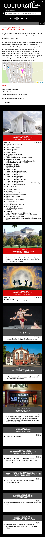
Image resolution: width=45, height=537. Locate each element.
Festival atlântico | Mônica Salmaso (16, 173)
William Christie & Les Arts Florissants (17, 163)
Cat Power (9, 211)
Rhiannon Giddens (11, 153)
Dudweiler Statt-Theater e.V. (23, 496)
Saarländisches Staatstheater (23, 251)
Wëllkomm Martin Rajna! (13, 159)
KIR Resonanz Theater (23, 430)
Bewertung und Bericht (14, 27)
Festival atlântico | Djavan (13, 174)
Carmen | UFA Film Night (13, 148)
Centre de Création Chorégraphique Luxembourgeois (21, 339)
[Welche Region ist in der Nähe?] (22, 18)
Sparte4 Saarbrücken (23, 410)
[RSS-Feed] (40, 23)
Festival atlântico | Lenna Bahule (15, 181)
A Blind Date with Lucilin (13, 166)
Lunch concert (10, 203)
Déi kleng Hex (10, 299)
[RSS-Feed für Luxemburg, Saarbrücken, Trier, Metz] (30, 18)
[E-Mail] (10, 103)
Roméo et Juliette (11, 210)
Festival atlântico (11, 169)
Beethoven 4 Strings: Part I (14, 189)
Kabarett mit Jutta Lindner (14, 436)
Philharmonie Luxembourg (23, 138)
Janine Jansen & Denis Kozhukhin (16, 200)
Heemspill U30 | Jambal (13, 196)
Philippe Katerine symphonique (15, 193)
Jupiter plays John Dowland (14, 154)
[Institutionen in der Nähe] (37, 142)
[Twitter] (6, 103)
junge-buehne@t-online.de (15, 98)
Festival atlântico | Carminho (14, 176)
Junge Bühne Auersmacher (23, 518)
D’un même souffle (11, 186)
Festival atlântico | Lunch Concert (16, 171)
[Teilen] (43, 23)
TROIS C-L (23, 332)
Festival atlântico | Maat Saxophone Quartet (19, 158)
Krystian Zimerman (11, 149)
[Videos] (35, 142)
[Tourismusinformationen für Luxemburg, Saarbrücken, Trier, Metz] (18, 18)
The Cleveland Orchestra (13, 164)
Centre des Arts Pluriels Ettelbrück (23, 452)
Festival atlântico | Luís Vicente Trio (16, 178)
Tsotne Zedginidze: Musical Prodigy (16, 195)
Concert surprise (11, 188)
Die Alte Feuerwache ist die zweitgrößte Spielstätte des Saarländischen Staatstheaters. (22, 378)
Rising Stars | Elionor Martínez (15, 205)
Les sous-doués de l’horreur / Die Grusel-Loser (20, 301)
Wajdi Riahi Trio (10, 156)
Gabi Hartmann (10, 146)
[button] (22, 70)
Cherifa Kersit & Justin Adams (14, 208)
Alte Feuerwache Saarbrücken (23, 370)
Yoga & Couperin (10, 191)
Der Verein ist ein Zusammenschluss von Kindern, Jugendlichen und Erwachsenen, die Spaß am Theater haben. (22, 526)
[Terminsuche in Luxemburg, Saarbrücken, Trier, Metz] (15, 18)
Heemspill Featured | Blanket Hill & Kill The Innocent (21, 215)
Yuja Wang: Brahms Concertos (15, 198)
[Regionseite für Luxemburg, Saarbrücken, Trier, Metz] (10, 18)
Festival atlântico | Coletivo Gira (15, 184)
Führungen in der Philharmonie (15, 216)
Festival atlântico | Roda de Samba (16, 179)
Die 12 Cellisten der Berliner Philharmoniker (18, 213)
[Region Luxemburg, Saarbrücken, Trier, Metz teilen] (34, 18)
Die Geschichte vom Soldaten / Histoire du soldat (20, 161)
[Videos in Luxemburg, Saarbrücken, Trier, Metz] (26, 18)
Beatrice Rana (10, 168)
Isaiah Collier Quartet (12, 206)
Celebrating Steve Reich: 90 (14, 144)
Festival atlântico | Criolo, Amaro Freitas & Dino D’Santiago (23, 183)
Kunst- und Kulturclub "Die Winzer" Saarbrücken (23, 474)
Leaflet (40, 82)
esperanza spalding (11, 201)
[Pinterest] (8, 103)
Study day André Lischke (13, 151)
